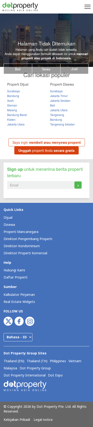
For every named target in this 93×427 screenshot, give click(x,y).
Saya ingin (46, 142)
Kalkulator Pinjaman (19, 294)
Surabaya (13, 91)
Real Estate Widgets (19, 301)
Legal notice (43, 420)
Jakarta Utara (16, 124)
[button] (87, 6)
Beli (18, 69)
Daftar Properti (15, 277)
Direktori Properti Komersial (25, 253)
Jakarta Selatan (60, 100)
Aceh (10, 100)
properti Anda (46, 150)
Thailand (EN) (14, 361)
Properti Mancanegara (21, 231)
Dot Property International (25, 375)
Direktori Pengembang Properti (28, 239)
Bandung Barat (17, 115)
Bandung (13, 96)
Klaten (11, 119)
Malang (12, 110)
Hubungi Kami (14, 270)
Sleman (12, 105)
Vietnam (74, 361)
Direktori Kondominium (22, 246)
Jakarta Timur (59, 96)
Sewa (46, 69)
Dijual (8, 217)
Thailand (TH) (37, 361)
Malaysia (10, 368)
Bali (52, 105)
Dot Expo (55, 375)
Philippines (58, 361)
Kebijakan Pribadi (17, 420)
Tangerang (57, 115)
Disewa (9, 224)
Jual (74, 68)
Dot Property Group (35, 368)
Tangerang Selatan (62, 124)
